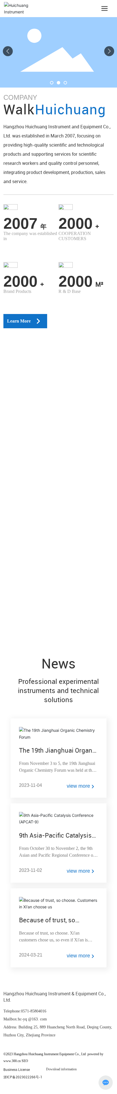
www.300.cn (12, 1061)
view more (78, 786)
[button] (51, 82)
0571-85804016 (33, 1011)
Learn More (19, 321)
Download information (61, 1069)
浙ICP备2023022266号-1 (22, 1077)
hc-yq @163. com (32, 1019)
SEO (25, 1061)
